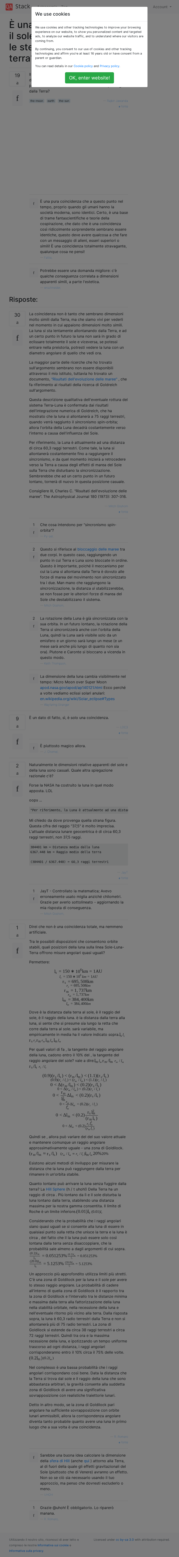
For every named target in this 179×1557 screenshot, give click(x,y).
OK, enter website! (89, 78)
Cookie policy (83, 66)
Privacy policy (109, 66)
